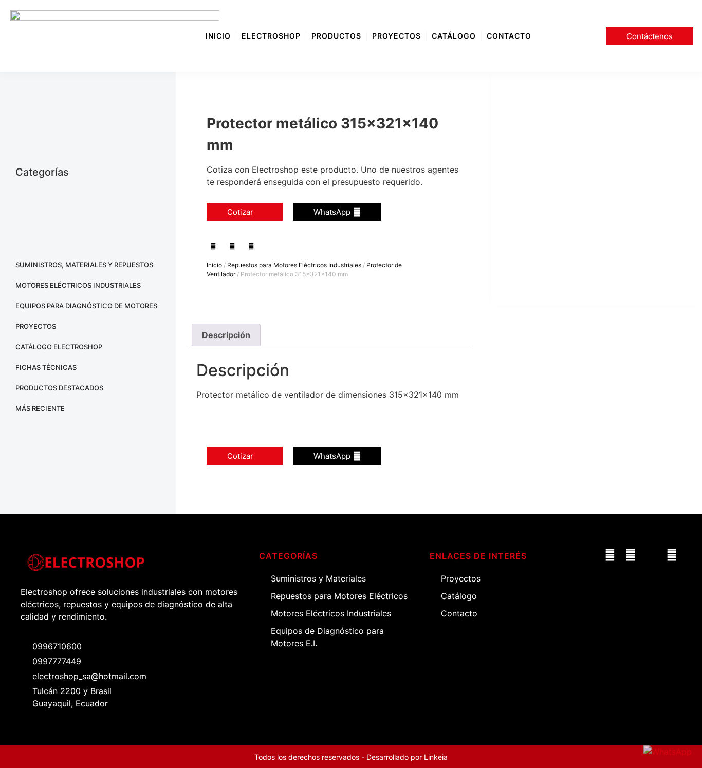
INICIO (218, 35)
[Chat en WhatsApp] (667, 751)
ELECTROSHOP (271, 35)
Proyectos (35, 326)
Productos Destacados (59, 388)
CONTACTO (509, 35)
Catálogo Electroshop (58, 347)
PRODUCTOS (336, 35)
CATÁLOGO (454, 35)
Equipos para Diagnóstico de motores (86, 306)
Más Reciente (40, 408)
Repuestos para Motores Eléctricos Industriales (294, 265)
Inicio (214, 265)
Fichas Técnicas (46, 367)
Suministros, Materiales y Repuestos (84, 264)
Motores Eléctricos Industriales (78, 285)
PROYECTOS (396, 35)
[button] (213, 246)
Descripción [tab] (226, 335)
